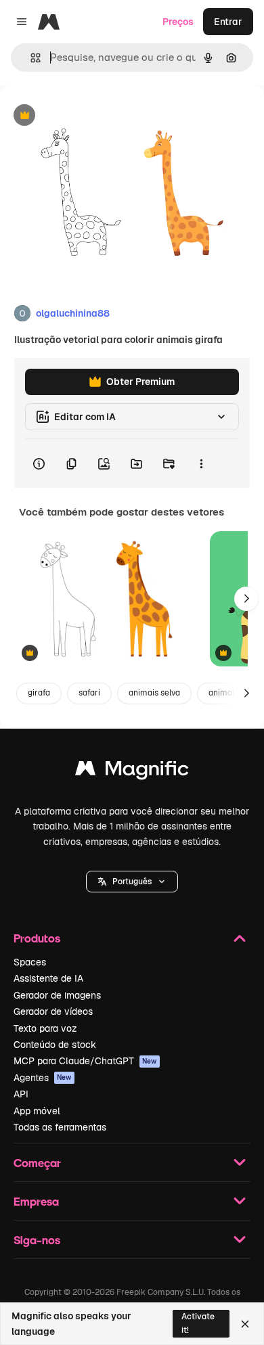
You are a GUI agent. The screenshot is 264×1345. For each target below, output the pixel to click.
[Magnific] (132, 771)
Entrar (228, 22)
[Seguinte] (246, 598)
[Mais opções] (201, 463)
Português (132, 881)
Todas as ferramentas (60, 1127)
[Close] (245, 1324)
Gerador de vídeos (53, 1011)
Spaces (30, 962)
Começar (37, 1163)
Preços (178, 22)
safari (89, 692)
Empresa (36, 1201)
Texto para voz (45, 1028)
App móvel (37, 1111)
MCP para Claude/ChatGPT (85, 1061)
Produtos (37, 938)
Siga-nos (37, 1240)
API (21, 1094)
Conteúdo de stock (55, 1045)
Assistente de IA (48, 978)
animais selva (154, 692)
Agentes (43, 1078)
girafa (39, 692)
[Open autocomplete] (30, 58)
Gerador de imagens (57, 995)
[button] (132, 881)
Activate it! (198, 1323)
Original (87, 116)
